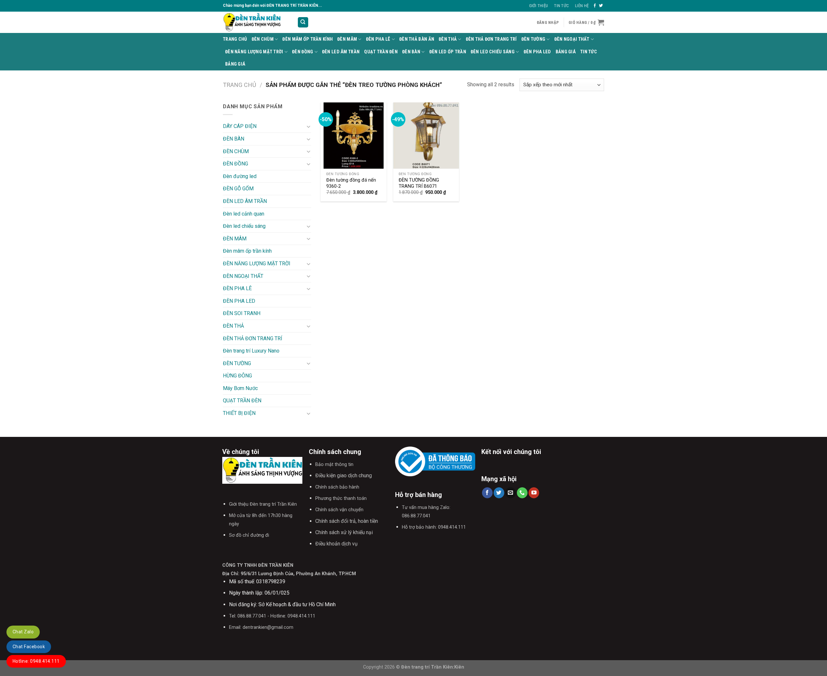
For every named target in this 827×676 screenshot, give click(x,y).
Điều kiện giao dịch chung (343, 475)
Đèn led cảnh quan (243, 214)
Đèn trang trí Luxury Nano (251, 351)
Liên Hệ (582, 5)
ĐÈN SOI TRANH (241, 313)
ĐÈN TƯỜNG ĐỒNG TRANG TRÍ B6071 (419, 183)
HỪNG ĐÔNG (237, 376)
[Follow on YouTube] (534, 492)
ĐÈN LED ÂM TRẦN (341, 52)
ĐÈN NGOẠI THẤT (572, 39)
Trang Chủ (235, 39)
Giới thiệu (538, 5)
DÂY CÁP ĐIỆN (239, 126)
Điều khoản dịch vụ (336, 544)
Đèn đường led (239, 176)
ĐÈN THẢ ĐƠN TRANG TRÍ (491, 39)
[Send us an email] (510, 492)
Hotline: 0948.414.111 (36, 661)
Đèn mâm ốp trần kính (307, 39)
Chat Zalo (23, 631)
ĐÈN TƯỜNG (533, 39)
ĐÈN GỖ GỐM (238, 188)
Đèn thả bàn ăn (416, 39)
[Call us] (522, 492)
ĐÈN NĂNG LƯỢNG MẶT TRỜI (254, 52)
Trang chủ (239, 84)
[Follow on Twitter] (601, 6)
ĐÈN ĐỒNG (302, 52)
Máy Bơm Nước (240, 388)
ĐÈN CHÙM (263, 39)
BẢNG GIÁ (566, 52)
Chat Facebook (29, 646)
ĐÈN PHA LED (537, 52)
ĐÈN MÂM (347, 39)
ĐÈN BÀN (411, 52)
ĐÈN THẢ (448, 39)
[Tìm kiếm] (303, 22)
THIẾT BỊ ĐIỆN (239, 413)
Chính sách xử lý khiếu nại (344, 532)
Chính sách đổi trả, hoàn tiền (346, 521)
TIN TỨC (588, 52)
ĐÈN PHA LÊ (378, 39)
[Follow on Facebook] (595, 6)
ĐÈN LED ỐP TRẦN (447, 52)
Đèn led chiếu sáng (493, 52)
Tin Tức (561, 5)
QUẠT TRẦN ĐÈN (381, 52)
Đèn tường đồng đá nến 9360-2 (351, 183)
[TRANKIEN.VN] (255, 22)
